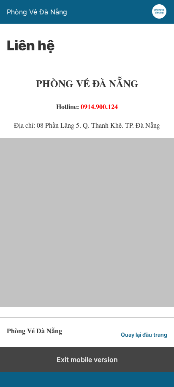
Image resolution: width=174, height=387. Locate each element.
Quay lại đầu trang (144, 335)
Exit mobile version (87, 359)
